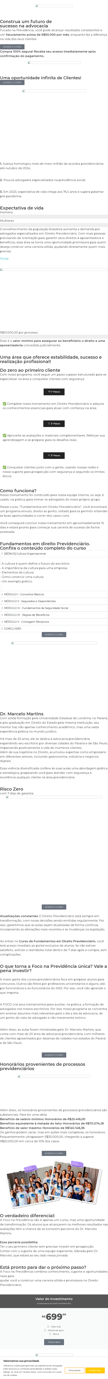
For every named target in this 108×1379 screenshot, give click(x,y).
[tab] (54, 392)
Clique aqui (54, 1342)
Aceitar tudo (95, 1370)
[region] (54, 1368)
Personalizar (75, 1370)
